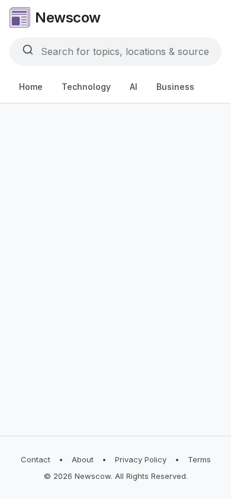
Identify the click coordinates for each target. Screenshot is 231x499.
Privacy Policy (140, 459)
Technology (86, 87)
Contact (35, 459)
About (83, 459)
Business (175, 87)
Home (31, 87)
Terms (199, 459)
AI (133, 87)
